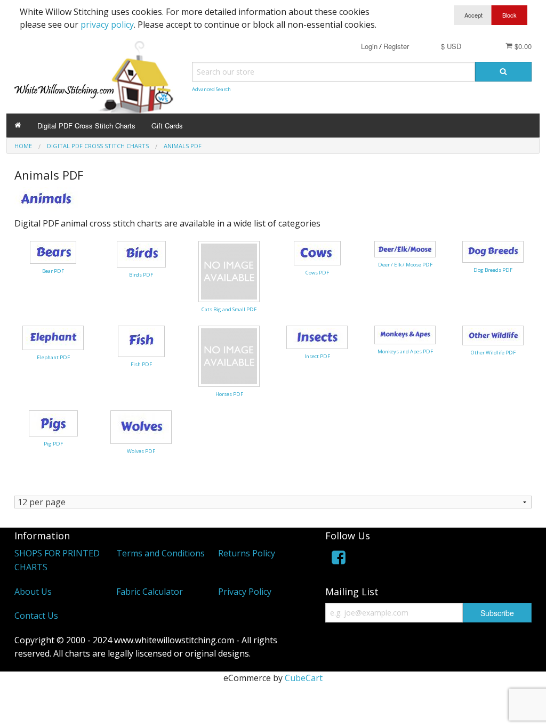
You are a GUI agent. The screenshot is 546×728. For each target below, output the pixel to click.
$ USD (451, 46)
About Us (33, 591)
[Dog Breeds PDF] (493, 251)
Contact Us (36, 615)
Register (396, 46)
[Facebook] (339, 559)
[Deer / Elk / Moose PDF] (405, 248)
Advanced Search (211, 89)
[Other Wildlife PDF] (493, 335)
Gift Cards (167, 125)
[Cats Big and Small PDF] (229, 271)
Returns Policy (246, 553)
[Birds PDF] (141, 253)
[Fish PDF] (141, 340)
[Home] (17, 125)
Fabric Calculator (149, 591)
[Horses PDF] (229, 355)
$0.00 (522, 46)
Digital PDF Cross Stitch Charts (86, 125)
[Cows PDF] (317, 252)
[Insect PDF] (317, 336)
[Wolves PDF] (141, 426)
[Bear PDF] (53, 251)
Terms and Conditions (160, 553)
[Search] (503, 72)
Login (369, 46)
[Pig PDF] (53, 422)
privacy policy (107, 24)
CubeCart (304, 678)
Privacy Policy (244, 591)
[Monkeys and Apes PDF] (405, 334)
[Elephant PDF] (53, 337)
